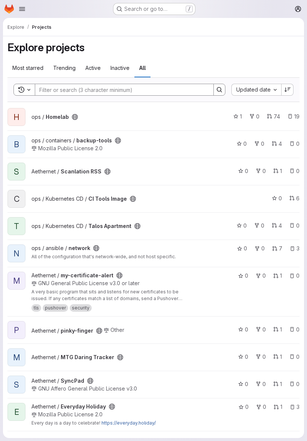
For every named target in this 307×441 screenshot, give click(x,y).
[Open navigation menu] (22, 9)
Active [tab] (93, 68)
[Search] (219, 90)
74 (277, 116)
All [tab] (142, 68)
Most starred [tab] (27, 68)
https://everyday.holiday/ (128, 423)
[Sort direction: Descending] (288, 90)
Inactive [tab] (120, 68)
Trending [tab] (64, 68)
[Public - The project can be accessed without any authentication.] (75, 117)
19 (297, 116)
